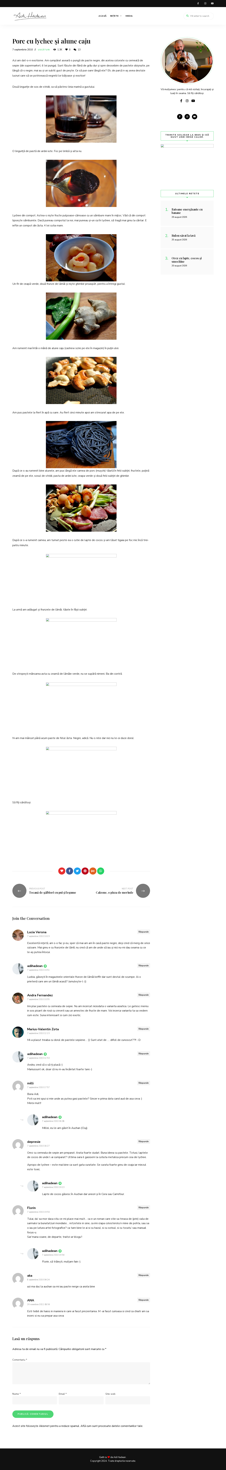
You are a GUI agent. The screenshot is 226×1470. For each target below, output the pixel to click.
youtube (212, 3)
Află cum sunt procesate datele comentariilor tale (111, 1426)
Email (63, 1394)
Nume (16, 1394)
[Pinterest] (85, 871)
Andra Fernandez (40, 995)
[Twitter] (77, 871)
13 (79, 49)
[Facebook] (69, 871)
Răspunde (144, 931)
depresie (33, 1142)
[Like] (61, 871)
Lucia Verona (36, 932)
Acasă (103, 15)
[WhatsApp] (100, 871)
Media (129, 15)
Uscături (44, 49)
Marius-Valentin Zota (43, 1029)
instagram (205, 3)
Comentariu (19, 1359)
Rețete (114, 15)
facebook (198, 3)
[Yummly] (92, 871)
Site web (110, 1394)
